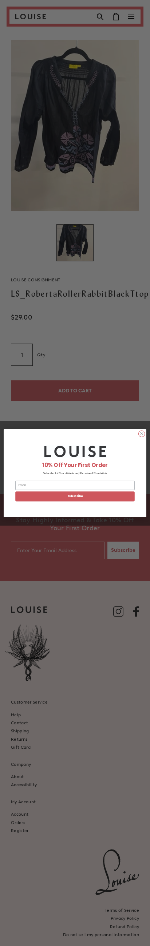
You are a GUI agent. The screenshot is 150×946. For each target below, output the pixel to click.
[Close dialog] (141, 433)
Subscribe (75, 496)
